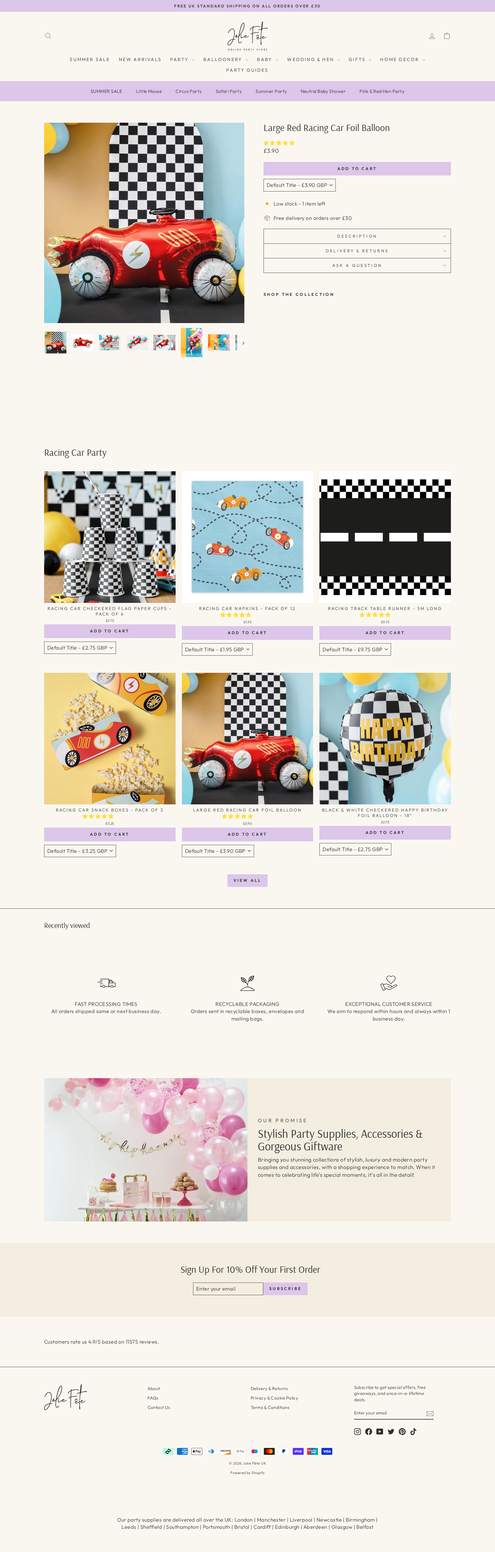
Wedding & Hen (311, 59)
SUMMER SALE (90, 59)
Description (357, 236)
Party (180, 59)
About (154, 1388)
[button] (280, 143)
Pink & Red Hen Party (382, 91)
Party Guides (247, 70)
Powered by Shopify (247, 1472)
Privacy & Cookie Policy (274, 1398)
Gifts (358, 59)
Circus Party (189, 91)
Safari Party (229, 91)
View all (247, 880)
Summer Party (271, 91)
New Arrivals (140, 59)
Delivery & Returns (269, 1388)
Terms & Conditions (270, 1407)
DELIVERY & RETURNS (357, 250)
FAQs (153, 1398)
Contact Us (159, 1407)
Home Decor (400, 59)
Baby (265, 59)
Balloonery (223, 59)
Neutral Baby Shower (323, 91)
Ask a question (357, 265)
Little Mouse (149, 91)
